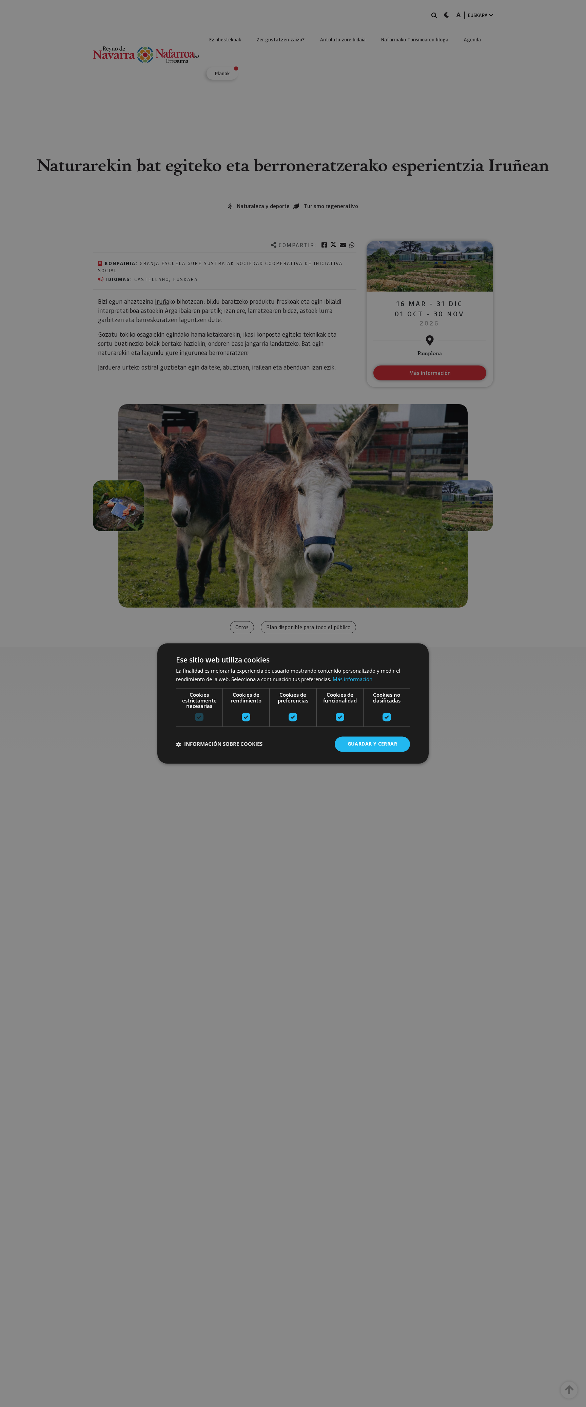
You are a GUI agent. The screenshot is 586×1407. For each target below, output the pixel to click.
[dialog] (293, 703)
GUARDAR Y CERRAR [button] (372, 744)
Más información (352, 679)
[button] (219, 744)
